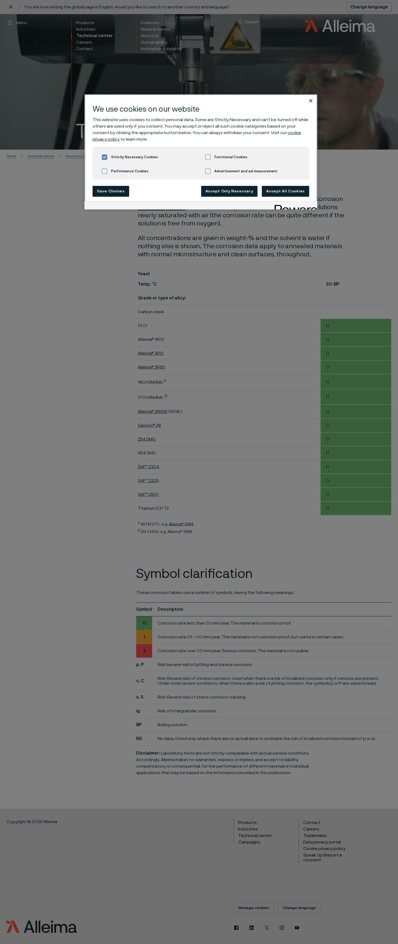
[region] (200, 151)
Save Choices (111, 191)
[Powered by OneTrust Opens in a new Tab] (294, 206)
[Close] (311, 101)
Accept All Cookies (285, 191)
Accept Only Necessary (229, 191)
